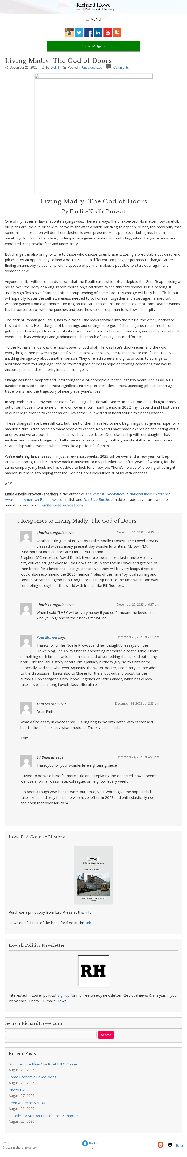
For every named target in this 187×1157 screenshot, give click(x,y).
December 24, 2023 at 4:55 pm (138, 757)
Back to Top (94, 1144)
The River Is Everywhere (104, 493)
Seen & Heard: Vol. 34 (27, 1102)
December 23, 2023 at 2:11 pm (138, 637)
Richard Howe (93, 5)
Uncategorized (92, 67)
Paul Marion (47, 637)
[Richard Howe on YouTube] (107, 32)
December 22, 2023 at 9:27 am (138, 604)
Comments (121, 67)
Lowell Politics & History (93, 9)
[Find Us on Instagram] (69, 32)
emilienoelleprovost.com (62, 505)
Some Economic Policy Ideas (32, 1076)
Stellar (180, 1145)
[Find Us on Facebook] (88, 32)
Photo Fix (17, 1089)
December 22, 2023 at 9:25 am (138, 532)
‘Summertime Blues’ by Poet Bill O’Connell (43, 1064)
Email (6, 1143)
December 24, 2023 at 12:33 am (137, 703)
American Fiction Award (43, 499)
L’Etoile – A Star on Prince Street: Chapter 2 (45, 1115)
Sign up (64, 995)
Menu (95, 19)
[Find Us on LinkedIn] (98, 32)
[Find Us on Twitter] (79, 32)
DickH (54, 67)
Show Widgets (94, 46)
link (87, 912)
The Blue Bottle (96, 499)
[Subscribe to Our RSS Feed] (117, 32)
